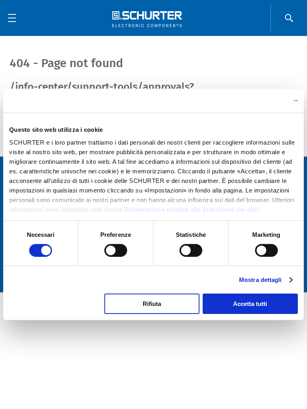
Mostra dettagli (260, 279)
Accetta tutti (250, 303)
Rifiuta (152, 303)
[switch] (115, 250)
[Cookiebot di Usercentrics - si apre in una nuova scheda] (263, 101)
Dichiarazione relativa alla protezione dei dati (191, 209)
